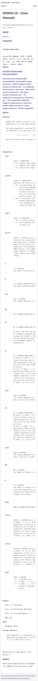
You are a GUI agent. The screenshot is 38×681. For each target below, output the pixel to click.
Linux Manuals (15, 2)
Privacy (27, 678)
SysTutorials (5, 3)
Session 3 (3, 6)
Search (35, 6)
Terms (21, 678)
